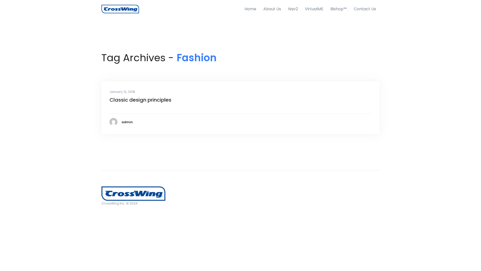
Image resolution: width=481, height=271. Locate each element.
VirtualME (314, 9)
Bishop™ (338, 9)
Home (250, 9)
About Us (272, 9)
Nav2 (293, 9)
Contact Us (365, 9)
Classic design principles (140, 99)
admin (127, 122)
